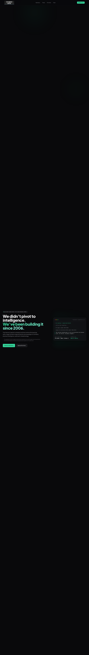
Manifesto (38, 2)
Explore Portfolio (22, 345)
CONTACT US (81, 2)
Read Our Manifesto (8, 345)
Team (54, 2)
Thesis (43, 2)
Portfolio (49, 2)
